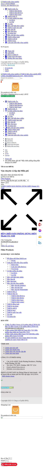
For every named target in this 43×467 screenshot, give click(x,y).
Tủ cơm (9, 314)
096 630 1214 (10, 464)
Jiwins (13, 260)
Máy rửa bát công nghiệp (15, 283)
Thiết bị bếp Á (12, 292)
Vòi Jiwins (14, 269)
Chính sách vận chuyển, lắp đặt (15, 351)
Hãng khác (14, 265)
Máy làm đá (11, 279)
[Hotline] (40, 224)
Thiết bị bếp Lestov (17, 302)
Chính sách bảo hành (12, 353)
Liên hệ (7, 71)
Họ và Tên (4, 458)
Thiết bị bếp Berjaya (16, 13)
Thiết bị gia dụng (12, 306)
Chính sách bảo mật (11, 348)
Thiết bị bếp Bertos (15, 11)
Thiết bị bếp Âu (12, 294)
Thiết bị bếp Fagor (15, 14)
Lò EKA (12, 20)
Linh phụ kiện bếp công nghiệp (17, 262)
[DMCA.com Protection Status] (7, 388)
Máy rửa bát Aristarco (18, 285)
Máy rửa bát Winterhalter (19, 289)
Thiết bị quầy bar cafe (14, 312)
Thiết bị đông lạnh (13, 304)
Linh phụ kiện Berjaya (18, 267)
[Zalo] (40, 243)
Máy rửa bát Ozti (17, 287)
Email (3, 461)
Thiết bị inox (11, 310)
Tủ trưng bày (11, 316)
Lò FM (11, 22)
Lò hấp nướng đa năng (14, 271)
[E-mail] (40, 237)
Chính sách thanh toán (12, 350)
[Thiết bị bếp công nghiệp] (10, 2)
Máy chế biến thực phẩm (15, 277)
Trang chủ (8, 159)
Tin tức (7, 69)
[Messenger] (40, 231)
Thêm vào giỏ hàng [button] (7, 246)
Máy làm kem (11, 281)
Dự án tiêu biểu (9, 68)
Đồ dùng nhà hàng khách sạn (16, 258)
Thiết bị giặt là (12, 308)
